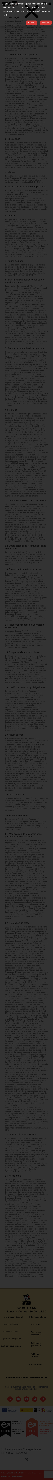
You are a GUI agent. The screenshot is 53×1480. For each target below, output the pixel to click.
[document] (26, 740)
